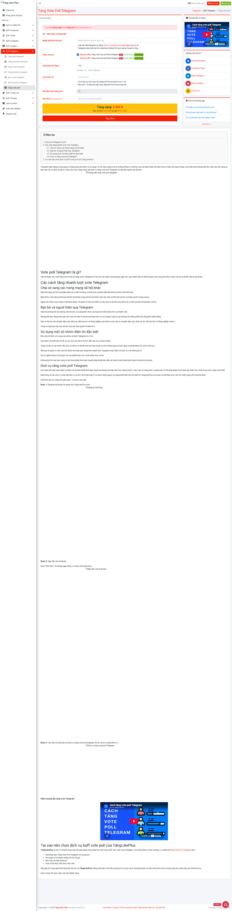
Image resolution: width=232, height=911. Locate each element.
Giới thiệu (107, 907)
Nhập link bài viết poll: (52, 40)
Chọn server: (48, 55)
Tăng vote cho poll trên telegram (111, 54)
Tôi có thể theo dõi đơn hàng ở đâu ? (201, 117)
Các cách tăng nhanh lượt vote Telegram (62, 145)
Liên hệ (115, 907)
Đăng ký (227, 3)
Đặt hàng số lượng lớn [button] (56, 34)
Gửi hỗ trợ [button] (195, 91)
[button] (40, 3)
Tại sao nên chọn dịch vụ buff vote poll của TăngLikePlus (69, 159)
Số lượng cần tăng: (51, 66)
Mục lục (50, 134)
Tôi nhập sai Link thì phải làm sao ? (200, 107)
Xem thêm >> (206, 124)
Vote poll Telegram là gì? (55, 142)
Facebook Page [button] (198, 68)
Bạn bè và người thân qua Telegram (65, 151)
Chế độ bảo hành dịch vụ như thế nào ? (202, 112)
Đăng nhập (214, 3)
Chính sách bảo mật (128, 907)
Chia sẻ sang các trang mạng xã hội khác (67, 148)
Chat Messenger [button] (198, 61)
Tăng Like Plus (61, 907)
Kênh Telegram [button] (197, 76)
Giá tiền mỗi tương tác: (53, 91)
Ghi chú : (52, 99)
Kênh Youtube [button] (197, 83)
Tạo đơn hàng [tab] (45, 18)
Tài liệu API (160, 907)
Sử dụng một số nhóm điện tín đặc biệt (66, 154)
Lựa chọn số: (48, 77)
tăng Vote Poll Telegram (181, 850)
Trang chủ (196, 11)
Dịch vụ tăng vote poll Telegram (63, 156)
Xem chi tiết (139, 55)
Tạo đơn (109, 118)
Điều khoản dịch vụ (146, 907)
